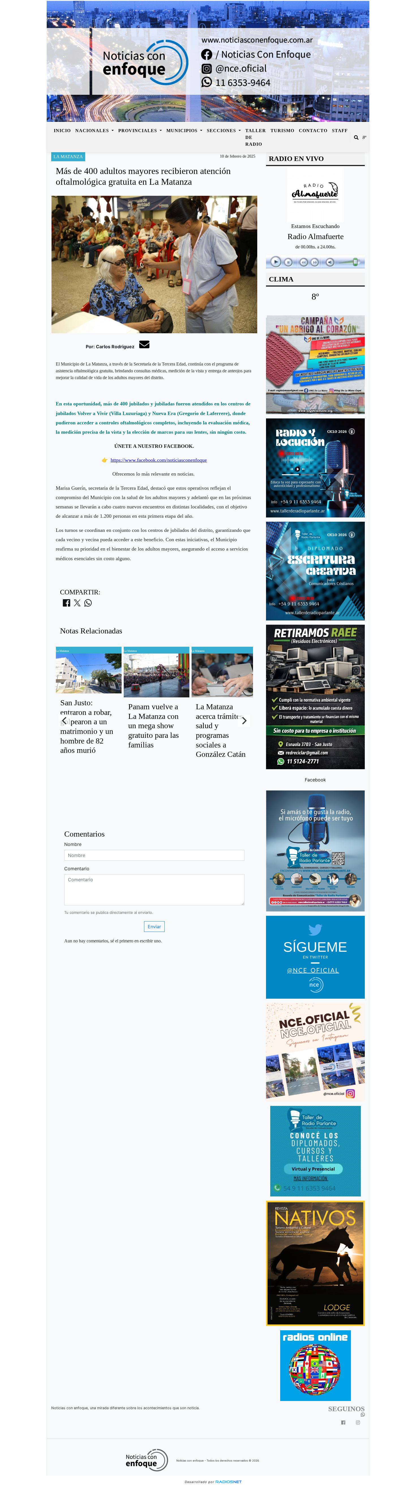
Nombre (73, 844)
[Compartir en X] (77, 604)
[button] (356, 137)
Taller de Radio (255, 137)
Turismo (282, 130)
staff (340, 130)
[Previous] (65, 720)
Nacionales (92, 130)
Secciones (222, 130)
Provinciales (138, 130)
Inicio (62, 130)
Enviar (154, 926)
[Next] (244, 720)
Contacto (313, 130)
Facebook (315, 780)
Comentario (76, 868)
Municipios (182, 130)
